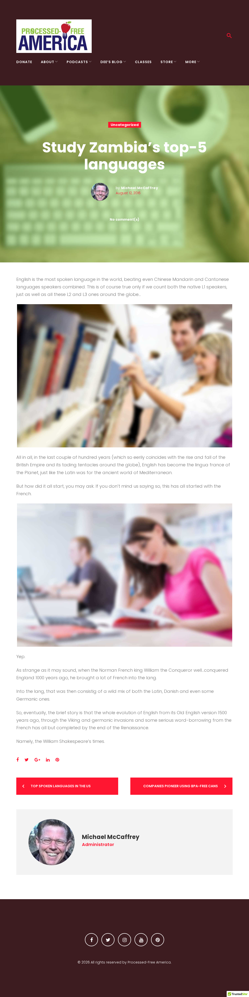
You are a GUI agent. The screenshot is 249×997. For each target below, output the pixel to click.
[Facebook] (91, 939)
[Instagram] (124, 939)
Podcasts (77, 61)
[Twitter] (108, 939)
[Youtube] (141, 939)
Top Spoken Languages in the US (61, 786)
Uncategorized (125, 124)
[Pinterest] (157, 939)
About (47, 61)
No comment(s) (124, 219)
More (190, 61)
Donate (24, 61)
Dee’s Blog (111, 61)
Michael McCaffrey (139, 187)
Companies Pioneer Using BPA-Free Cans (180, 786)
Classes (143, 61)
